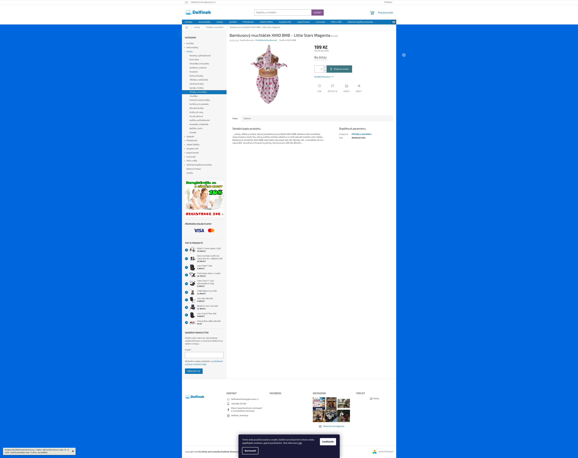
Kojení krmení (192, 152)
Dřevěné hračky (196, 108)
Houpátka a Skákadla (198, 124)
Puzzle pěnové (196, 116)
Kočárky (190, 43)
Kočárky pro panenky (199, 104)
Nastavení (250, 450)
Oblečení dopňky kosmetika (199, 164)
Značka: (287, 40)
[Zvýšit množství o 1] (325, 67)
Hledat (317, 12)
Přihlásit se (193, 371)
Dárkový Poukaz (193, 168)
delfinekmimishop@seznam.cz (245, 399)
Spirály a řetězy (196, 88)
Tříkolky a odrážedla (198, 79)
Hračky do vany (196, 112)
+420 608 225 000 (238, 403)
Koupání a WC (192, 148)
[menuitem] (188, 22)
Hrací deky (194, 59)
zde (300, 443)
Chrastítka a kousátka (199, 63)
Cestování (191, 156)
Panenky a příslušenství (200, 55)
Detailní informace (322, 76)
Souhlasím (328, 441)
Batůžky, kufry (195, 128)
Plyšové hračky (196, 75)
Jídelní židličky (193, 144)
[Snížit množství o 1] (325, 70)
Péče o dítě (191, 160)
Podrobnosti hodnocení (266, 40)
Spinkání (190, 136)
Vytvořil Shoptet (386, 451)
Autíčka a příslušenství (199, 120)
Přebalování (191, 140)
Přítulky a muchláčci (198, 92)
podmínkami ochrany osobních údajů (204, 363)
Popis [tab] (235, 118)
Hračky (189, 51)
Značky (189, 173)
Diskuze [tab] (247, 118)
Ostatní (192, 132)
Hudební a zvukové (198, 67)
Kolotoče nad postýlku (199, 100)
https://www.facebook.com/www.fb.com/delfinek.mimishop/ (246, 410)
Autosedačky (192, 47)
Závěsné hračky (196, 83)
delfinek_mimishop (239, 415)
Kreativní (193, 71)
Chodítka (193, 96)
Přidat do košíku (341, 69)
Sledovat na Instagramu (333, 426)
